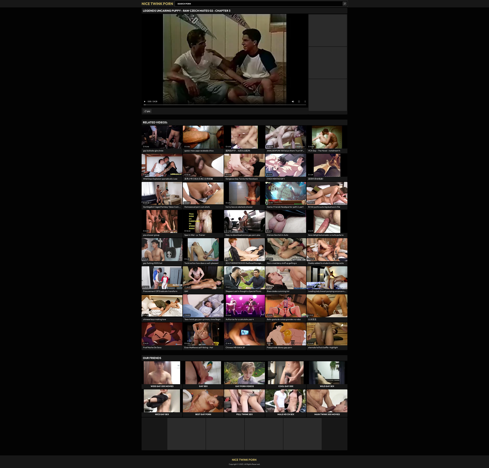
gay (148, 111)
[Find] (345, 4)
